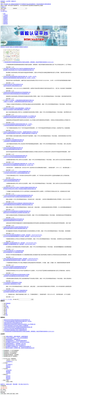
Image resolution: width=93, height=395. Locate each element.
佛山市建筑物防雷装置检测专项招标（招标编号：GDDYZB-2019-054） (20, 260)
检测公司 (13, 1)
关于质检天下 (9, 364)
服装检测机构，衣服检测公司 (13, 339)
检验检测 (8, 303)
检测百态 (26, 47)
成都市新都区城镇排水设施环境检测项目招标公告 (15, 228)
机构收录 (8, 378)
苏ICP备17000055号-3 (24, 384)
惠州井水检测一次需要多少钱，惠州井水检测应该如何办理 (20, 347)
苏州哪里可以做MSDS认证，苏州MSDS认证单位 (17, 342)
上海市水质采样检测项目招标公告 (11, 180)
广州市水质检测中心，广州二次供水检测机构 (17, 337)
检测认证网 (9, 384)
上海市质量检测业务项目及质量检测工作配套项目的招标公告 (18, 204)
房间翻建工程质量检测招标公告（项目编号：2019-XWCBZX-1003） (19, 244)
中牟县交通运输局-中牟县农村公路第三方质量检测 (16, 325)
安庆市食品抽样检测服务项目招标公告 (12, 149)
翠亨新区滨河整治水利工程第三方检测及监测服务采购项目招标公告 (19, 188)
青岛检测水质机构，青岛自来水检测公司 (16, 345)
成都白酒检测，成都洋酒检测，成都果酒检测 (17, 336)
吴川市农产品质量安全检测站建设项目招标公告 (14, 268)
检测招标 (16, 47)
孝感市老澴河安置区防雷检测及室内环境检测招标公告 (16, 93)
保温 (6, 314)
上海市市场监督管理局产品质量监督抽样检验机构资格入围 (17, 196)
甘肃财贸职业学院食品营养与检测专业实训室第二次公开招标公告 (19, 117)
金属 (7, 306)
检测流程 (3, 1)
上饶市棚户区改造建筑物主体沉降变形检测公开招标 (15, 276)
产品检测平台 (9, 361)
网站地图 (15, 384)
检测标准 (21, 47)
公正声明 (8, 1)
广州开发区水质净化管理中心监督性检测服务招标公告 (16, 173)
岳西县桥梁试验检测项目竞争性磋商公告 (13, 220)
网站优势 (8, 377)
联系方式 (8, 365)
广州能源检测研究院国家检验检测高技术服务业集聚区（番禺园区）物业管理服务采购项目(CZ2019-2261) (28, 62)
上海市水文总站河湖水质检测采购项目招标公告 (14, 157)
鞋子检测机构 (23, 4)
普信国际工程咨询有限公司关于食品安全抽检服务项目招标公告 (18, 70)
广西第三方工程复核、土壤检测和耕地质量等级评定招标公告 (18, 101)
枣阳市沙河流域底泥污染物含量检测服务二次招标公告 (16, 109)
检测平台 (3, 384)
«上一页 (3, 299)
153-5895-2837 (4, 11)
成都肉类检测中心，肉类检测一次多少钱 (16, 343)
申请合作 (8, 375)
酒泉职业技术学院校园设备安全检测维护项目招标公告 (16, 212)
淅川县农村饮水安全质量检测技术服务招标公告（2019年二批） (18, 165)
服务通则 (8, 371)
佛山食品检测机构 (30, 4)
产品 (8, 307)
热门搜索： (3, 9)
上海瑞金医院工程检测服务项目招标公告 (13, 141)
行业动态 (7, 47)
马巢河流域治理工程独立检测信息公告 (12, 85)
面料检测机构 (47, 4)
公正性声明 (8, 370)
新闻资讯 (3, 47)
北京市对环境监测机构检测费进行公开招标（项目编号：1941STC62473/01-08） (22, 236)
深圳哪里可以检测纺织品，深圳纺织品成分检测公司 (18, 346)
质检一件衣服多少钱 (5, 4)
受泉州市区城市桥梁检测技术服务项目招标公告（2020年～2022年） (19, 77)
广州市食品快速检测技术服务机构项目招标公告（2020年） (17, 125)
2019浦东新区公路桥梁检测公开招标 (12, 283)
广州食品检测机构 (39, 4)
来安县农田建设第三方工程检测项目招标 (13, 252)
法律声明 (8, 373)
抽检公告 (12, 47)
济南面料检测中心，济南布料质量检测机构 (16, 340)
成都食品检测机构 (15, 4)
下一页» (10, 299)
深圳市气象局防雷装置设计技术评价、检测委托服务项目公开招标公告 (20, 133)
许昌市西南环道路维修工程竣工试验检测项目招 (14, 291)
